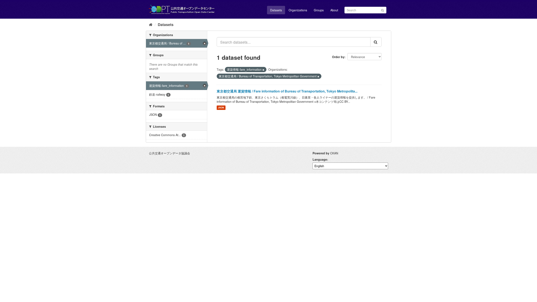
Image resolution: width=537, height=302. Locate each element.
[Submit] (382, 10)
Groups (319, 10)
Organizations (298, 10)
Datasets (276, 10)
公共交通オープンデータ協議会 (169, 153)
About (334, 10)
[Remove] (263, 69)
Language (320, 159)
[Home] (150, 24)
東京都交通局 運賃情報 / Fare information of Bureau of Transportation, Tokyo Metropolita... (287, 91)
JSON (221, 107)
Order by (338, 57)
